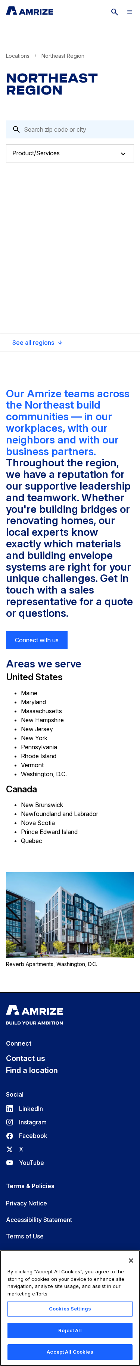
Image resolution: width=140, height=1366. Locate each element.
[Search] (114, 12)
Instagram (26, 1122)
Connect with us (37, 640)
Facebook (26, 1135)
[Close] (131, 1260)
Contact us (25, 1058)
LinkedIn (24, 1108)
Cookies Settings (70, 1309)
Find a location (32, 1070)
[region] (70, 1308)
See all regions (33, 342)
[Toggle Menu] (129, 12)
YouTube (25, 1162)
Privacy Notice (26, 1203)
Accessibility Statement (39, 1219)
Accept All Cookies (70, 1352)
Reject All (69, 1330)
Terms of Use (25, 1236)
